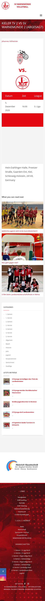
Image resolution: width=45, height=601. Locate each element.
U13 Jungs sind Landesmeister (23, 412)
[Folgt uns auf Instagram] (3, 578)
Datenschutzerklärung (22, 509)
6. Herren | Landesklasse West (22, 570)
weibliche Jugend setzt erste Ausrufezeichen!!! (20, 231)
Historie (8, 348)
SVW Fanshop (22, 500)
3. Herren (9, 333)
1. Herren (9, 318)
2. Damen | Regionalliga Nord (22, 556)
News (22, 527)
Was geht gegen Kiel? (10, 263)
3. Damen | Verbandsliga (22, 559)
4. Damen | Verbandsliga (22, 565)
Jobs (7, 351)
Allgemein (9, 340)
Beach (8, 344)
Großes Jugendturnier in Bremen (24, 402)
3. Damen (9, 329)
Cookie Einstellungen (22, 514)
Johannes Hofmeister (10, 41)
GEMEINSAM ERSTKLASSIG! (22, 538)
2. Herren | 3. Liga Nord (22, 553)
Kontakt (22, 503)
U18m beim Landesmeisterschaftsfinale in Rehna (21, 294)
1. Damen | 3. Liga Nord (22, 550)
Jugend (8, 355)
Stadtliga (9, 366)
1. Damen (9, 314)
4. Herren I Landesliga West (22, 567)
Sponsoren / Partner (22, 532)
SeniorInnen (10, 362)
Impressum (22, 512)
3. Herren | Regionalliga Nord (22, 562)
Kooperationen (11, 359)
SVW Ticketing (22, 506)
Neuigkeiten (22, 497)
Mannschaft (22, 529)
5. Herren (9, 336)
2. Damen (9, 322)
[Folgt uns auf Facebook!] (25, 583)
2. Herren (9, 325)
